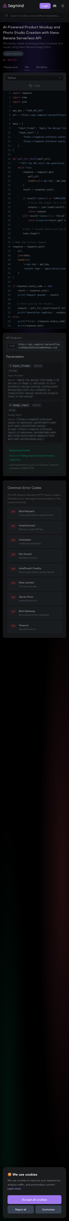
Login (45, 5)
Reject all (20, 1209)
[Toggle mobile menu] (62, 6)
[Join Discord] (54, 6)
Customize (48, 1209)
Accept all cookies (34, 1199)
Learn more (14, 1188)
